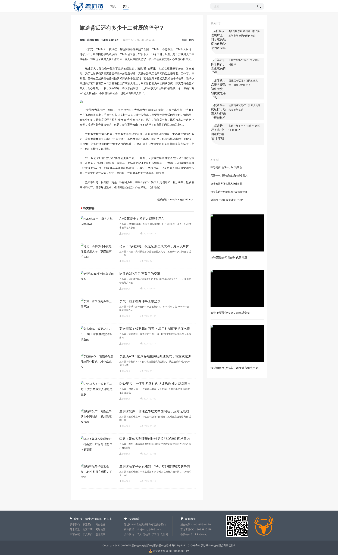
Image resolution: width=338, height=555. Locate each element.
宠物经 (146, 534)
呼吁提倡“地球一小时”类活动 (226, 167)
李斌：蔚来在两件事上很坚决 (140, 301)
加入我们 (88, 534)
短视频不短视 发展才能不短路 (227, 199)
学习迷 (155, 534)
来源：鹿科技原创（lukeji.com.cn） (100, 39)
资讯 (126, 6)
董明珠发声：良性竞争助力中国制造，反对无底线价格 (154, 411)
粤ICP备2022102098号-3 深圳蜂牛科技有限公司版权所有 (204, 545)
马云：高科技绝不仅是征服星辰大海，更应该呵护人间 (154, 246)
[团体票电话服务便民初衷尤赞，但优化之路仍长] (219, 97)
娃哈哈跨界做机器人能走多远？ (228, 183)
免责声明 (88, 529)
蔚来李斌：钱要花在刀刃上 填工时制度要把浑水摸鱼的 (154, 329)
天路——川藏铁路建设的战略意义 (229, 175)
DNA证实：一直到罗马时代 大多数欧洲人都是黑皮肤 (154, 384)
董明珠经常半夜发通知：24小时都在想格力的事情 (154, 466)
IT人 (139, 534)
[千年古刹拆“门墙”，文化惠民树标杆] (219, 72)
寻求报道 (75, 529)
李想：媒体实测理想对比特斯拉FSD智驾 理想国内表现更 (154, 439)
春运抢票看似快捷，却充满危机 (230, 312)
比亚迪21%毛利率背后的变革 (139, 273)
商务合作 (100, 524)
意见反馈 (100, 534)
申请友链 (75, 534)
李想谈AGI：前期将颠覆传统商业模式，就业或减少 (155, 356)
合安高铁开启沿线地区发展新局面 (229, 191)
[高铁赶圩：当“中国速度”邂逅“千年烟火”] (219, 142)
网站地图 (100, 529)
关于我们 (75, 524)
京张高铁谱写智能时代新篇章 (229, 257)
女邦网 (164, 534)
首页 (113, 6)
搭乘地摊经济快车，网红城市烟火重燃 (234, 368)
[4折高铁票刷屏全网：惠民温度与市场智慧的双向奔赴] (219, 52)
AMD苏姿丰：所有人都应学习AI (141, 218)
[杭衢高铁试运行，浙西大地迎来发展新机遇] (219, 118)
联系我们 (88, 524)
